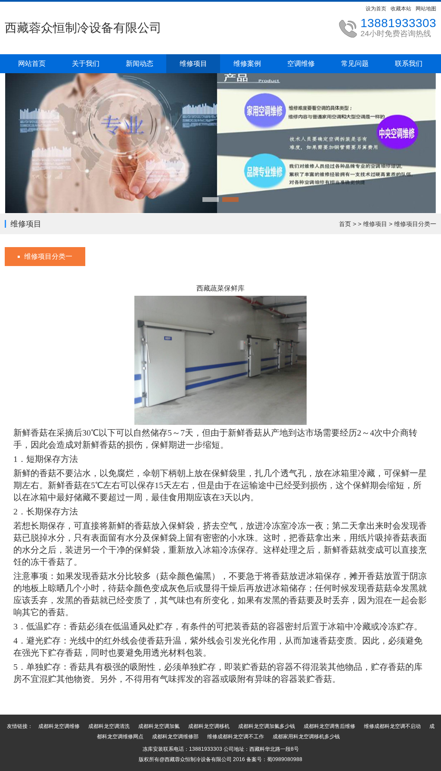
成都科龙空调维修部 (175, 737)
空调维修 (301, 63)
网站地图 (426, 9)
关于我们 (85, 63)
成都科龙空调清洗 (109, 726)
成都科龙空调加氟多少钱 (266, 726)
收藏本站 (401, 9)
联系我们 (408, 63)
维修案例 (247, 63)
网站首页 (32, 63)
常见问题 (355, 63)
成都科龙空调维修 (59, 726)
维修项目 (193, 63)
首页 (345, 223)
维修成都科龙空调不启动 (392, 726)
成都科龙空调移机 (209, 726)
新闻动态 (139, 63)
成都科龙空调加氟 (159, 726)
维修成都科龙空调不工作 (235, 737)
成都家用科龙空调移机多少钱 (306, 737)
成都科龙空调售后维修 (329, 726)
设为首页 (376, 9)
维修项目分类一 (415, 223)
